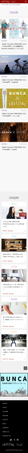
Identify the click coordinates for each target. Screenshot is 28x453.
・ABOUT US (5, 431)
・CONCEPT (5, 427)
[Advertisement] (14, 174)
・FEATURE (4, 415)
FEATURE (7, 4)
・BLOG (3, 423)
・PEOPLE (4, 403)
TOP (2, 4)
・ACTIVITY (4, 419)
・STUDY (4, 407)
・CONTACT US (5, 436)
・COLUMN (4, 411)
